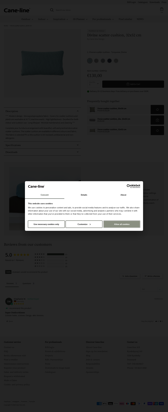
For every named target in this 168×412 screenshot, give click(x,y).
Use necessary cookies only (46, 224)
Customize (82, 224)
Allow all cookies (122, 224)
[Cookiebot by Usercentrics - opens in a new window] (128, 186)
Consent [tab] (45, 195)
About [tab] (123, 195)
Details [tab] (84, 195)
